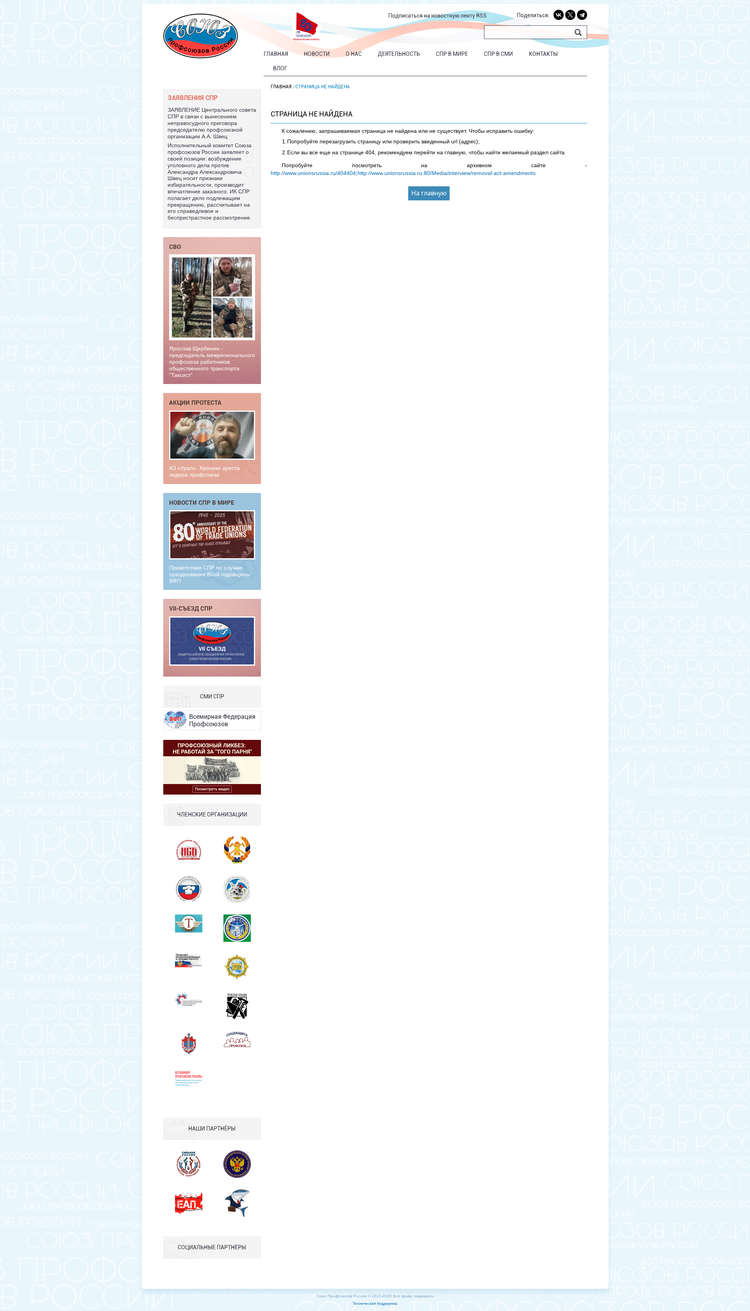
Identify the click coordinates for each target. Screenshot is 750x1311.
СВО (175, 246)
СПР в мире (452, 54)
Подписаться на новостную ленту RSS (437, 16)
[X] (570, 15)
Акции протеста (195, 402)
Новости (317, 54)
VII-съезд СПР (190, 608)
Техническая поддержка (375, 1303)
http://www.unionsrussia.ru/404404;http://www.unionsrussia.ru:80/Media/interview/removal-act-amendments (403, 173)
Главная (276, 54)
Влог (280, 68)
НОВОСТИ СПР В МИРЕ (201, 502)
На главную (428, 193)
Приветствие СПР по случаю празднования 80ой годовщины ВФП (209, 574)
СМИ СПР (212, 696)
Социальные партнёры (212, 1247)
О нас (354, 54)
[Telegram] (582, 15)
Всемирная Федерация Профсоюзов (222, 720)
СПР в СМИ (498, 54)
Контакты (543, 54)
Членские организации (212, 814)
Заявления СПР (193, 97)
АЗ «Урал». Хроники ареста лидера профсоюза (204, 471)
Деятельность (399, 54)
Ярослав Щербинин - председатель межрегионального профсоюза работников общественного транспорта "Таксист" (212, 361)
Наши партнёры (212, 1128)
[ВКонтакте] (559, 15)
